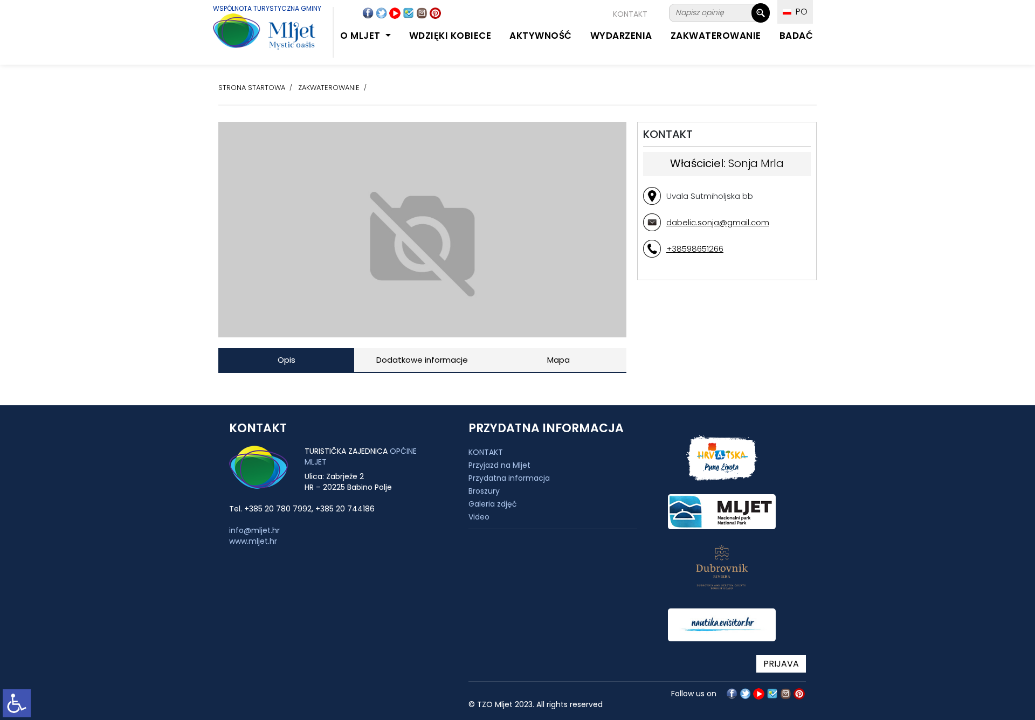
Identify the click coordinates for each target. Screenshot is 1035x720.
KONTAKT (630, 14)
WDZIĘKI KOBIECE (450, 35)
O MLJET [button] (361, 35)
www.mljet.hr (253, 541)
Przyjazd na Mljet (499, 465)
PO (799, 11)
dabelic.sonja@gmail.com (717, 222)
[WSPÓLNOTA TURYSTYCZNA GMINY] (253, 36)
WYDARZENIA (621, 35)
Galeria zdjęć (492, 504)
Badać (796, 35)
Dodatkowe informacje (422, 359)
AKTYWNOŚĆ (540, 35)
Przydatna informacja (509, 478)
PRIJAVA (781, 663)
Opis (286, 359)
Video (478, 516)
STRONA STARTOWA (251, 87)
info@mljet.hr (254, 530)
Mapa (558, 359)
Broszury (484, 491)
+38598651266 (694, 248)
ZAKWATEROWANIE (716, 35)
